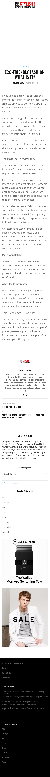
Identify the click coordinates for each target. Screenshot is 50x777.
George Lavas (18, 82)
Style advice (7, 527)
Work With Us (6, 673)
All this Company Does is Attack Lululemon (19, 705)
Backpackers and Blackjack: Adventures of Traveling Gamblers (23, 692)
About (4, 668)
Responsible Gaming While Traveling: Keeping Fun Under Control (25, 697)
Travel (4, 517)
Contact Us (6, 677)
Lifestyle (5, 502)
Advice (5, 497)
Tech (4, 507)
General (5, 532)
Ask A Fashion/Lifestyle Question (13, 663)
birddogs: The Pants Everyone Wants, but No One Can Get (23, 709)
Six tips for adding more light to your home (19, 701)
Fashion (25, 67)
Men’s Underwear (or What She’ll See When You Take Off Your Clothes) (23, 416)
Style (4, 512)
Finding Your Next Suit (12, 406)
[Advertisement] (25, 35)
